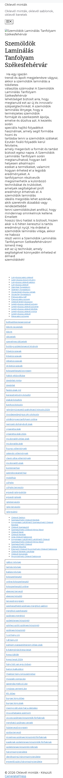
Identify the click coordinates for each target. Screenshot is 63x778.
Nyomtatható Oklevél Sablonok (26, 556)
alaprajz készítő (14, 596)
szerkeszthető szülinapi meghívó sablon (27, 606)
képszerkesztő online (17, 586)
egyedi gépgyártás (16, 492)
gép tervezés (13, 506)
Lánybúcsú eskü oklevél (22, 277)
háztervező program (17, 727)
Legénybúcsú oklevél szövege (24, 306)
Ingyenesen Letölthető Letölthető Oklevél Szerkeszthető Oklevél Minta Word (30, 540)
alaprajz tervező (14, 591)
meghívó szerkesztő (16, 610)
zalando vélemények (17, 453)
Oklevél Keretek (18, 534)
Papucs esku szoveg (20, 299)
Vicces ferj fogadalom (21, 294)
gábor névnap (13, 562)
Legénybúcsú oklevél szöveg (24, 304)
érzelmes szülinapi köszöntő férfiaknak (26, 737)
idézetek (11, 336)
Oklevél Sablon (18, 517)
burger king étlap (15, 698)
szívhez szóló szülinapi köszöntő (22, 625)
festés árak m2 (13, 390)
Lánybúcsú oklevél (19, 284)
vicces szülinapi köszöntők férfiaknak (25, 717)
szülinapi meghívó (15, 615)
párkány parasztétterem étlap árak (24, 644)
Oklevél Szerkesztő (20, 527)
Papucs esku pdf (18, 297)
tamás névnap (13, 567)
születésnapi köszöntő (17, 620)
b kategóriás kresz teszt (18, 649)
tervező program (15, 601)
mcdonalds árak (14, 443)
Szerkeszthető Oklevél (21, 544)
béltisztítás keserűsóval (18, 322)
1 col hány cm (13, 635)
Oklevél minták (16, 4)
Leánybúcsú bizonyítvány (23, 280)
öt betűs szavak (14, 365)
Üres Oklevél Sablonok (21, 537)
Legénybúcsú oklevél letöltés (24, 309)
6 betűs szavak (14, 356)
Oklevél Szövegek (19, 554)
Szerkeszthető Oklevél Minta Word (27, 529)
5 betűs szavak (13, 351)
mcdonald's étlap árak (17, 438)
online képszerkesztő (17, 581)
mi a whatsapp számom (18, 713)
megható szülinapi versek (19, 722)
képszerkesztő (14, 576)
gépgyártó (11, 511)
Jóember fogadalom (20, 287)
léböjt (9, 331)
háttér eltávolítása (15, 375)
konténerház (13, 468)
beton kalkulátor (15, 669)
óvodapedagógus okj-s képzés (22, 414)
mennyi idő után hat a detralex (22, 708)
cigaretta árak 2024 (16, 434)
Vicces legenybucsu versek (23, 292)
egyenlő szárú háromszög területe (24, 761)
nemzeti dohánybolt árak (19, 424)
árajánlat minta (13, 380)
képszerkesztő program (18, 370)
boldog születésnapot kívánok (22, 346)
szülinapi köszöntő (15, 630)
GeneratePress (15, 776)
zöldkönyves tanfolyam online (21, 419)
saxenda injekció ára (16, 683)
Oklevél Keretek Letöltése (22, 551)
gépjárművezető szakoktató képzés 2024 (28, 409)
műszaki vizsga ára (16, 678)
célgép (10, 482)
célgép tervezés (14, 487)
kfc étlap (10, 693)
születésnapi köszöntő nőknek (22, 747)
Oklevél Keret (17, 532)
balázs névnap (13, 571)
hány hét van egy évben (18, 664)
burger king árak (14, 703)
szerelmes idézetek (16, 341)
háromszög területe (16, 751)
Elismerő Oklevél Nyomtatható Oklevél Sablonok (34, 549)
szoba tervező (13, 732)
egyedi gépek (13, 497)
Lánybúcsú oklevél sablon (23, 282)
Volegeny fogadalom (20, 289)
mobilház (11, 477)
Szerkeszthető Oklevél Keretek (25, 520)
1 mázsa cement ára (16, 688)
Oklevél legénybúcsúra (21, 301)
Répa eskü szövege (20, 316)
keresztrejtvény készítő (18, 395)
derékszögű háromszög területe (23, 756)
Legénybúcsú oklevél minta (24, 311)
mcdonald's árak (14, 463)
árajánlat (10, 385)
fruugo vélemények (16, 448)
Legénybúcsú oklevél (21, 314)
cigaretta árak (13, 429)
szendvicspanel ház (16, 472)
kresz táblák (12, 654)
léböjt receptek (14, 327)
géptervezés (13, 502)
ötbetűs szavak (14, 361)
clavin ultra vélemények (18, 458)
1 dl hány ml (12, 640)
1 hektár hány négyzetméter (21, 674)
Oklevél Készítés (18, 546)
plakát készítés (14, 399)
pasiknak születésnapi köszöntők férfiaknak (29, 742)
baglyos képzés (14, 404)
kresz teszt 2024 (14, 659)
